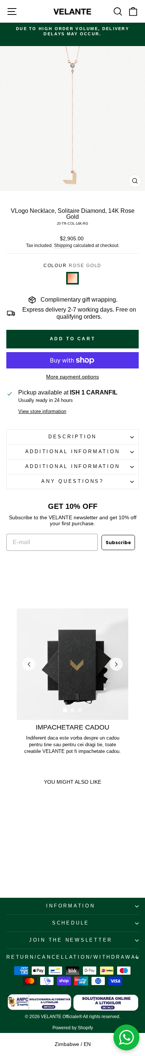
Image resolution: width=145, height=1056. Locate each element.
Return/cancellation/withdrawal (72, 957)
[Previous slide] (28, 664)
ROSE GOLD (72, 278)
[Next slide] (116, 664)
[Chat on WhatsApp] (126, 1037)
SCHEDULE (70, 923)
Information (70, 906)
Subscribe (118, 542)
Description (72, 436)
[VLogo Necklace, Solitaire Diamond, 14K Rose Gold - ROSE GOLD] (9, 852)
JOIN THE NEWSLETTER (70, 940)
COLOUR (73, 265)
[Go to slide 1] (65, 710)
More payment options (72, 377)
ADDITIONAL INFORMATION (72, 451)
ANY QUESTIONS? (72, 481)
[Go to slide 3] (80, 710)
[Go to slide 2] (72, 710)
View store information (42, 411)
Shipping (63, 245)
